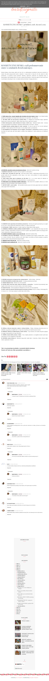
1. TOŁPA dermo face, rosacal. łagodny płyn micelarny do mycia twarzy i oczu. (19, 116)
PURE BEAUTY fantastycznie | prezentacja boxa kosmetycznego (28, 635)
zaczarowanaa (10, 423)
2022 (17, 565)
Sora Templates (19, 677)
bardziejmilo (15, 394)
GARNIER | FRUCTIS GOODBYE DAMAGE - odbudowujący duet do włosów (28, 653)
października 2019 (21, 574)
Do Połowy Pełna (11, 503)
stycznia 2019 (20, 606)
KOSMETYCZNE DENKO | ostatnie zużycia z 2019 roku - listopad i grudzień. (28, 647)
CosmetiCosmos (10, 510)
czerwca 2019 (20, 580)
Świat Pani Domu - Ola (12, 383)
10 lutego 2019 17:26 (19, 503)
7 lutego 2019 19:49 (26, 394)
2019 (17, 569)
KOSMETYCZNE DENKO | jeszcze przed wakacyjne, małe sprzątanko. (8, 374)
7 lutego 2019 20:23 (14, 464)
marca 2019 (20, 584)
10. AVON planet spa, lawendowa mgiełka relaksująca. (13, 181)
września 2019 (20, 575)
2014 (17, 613)
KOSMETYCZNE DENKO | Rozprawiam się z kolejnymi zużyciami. (39, 374)
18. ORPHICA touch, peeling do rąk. (9, 242)
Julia (8, 464)
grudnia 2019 (20, 571)
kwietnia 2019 (20, 583)
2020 (17, 568)
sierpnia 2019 (20, 577)
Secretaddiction (11, 483)
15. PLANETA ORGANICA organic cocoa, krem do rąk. (13, 233)
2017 (17, 609)
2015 (17, 612)
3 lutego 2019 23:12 (21, 383)
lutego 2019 (20, 586)
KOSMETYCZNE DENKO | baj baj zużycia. (24, 373)
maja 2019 (19, 581)
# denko (29, 22)
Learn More (22, 6)
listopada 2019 (20, 572)
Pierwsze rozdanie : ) (26, 620)
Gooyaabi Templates (34, 677)
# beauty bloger (23, 22)
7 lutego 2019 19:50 (26, 414)
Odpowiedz (9, 388)
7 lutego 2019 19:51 (26, 454)
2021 (17, 566)
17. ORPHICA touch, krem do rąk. (8, 240)
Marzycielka (10, 444)
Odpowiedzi (10, 391)
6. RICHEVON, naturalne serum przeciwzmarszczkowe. (13, 170)
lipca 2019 (19, 578)
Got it (28, 6)
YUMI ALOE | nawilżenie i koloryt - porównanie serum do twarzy (28, 641)
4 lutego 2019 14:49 (18, 423)
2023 (17, 563)
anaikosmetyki (10, 404)
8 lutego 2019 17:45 (26, 474)
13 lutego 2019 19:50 (19, 510)
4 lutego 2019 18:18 (17, 444)
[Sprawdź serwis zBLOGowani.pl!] (18, 668)
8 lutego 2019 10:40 (19, 483)
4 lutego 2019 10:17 (18, 404)
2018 (17, 607)
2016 (17, 610)
